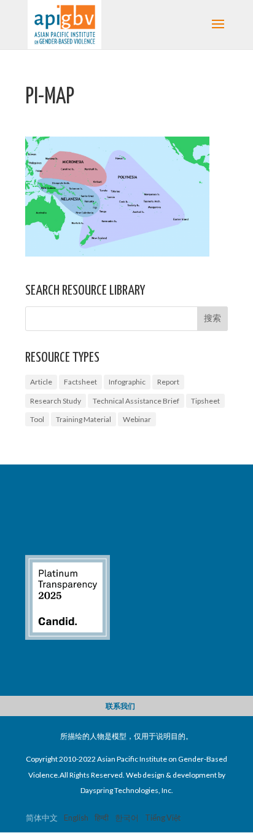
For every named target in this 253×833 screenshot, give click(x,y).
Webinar (137, 419)
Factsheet (80, 381)
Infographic (127, 381)
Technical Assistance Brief (136, 400)
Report (168, 381)
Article (41, 381)
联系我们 (120, 706)
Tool (37, 419)
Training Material (83, 419)
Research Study (55, 400)
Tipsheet (205, 400)
